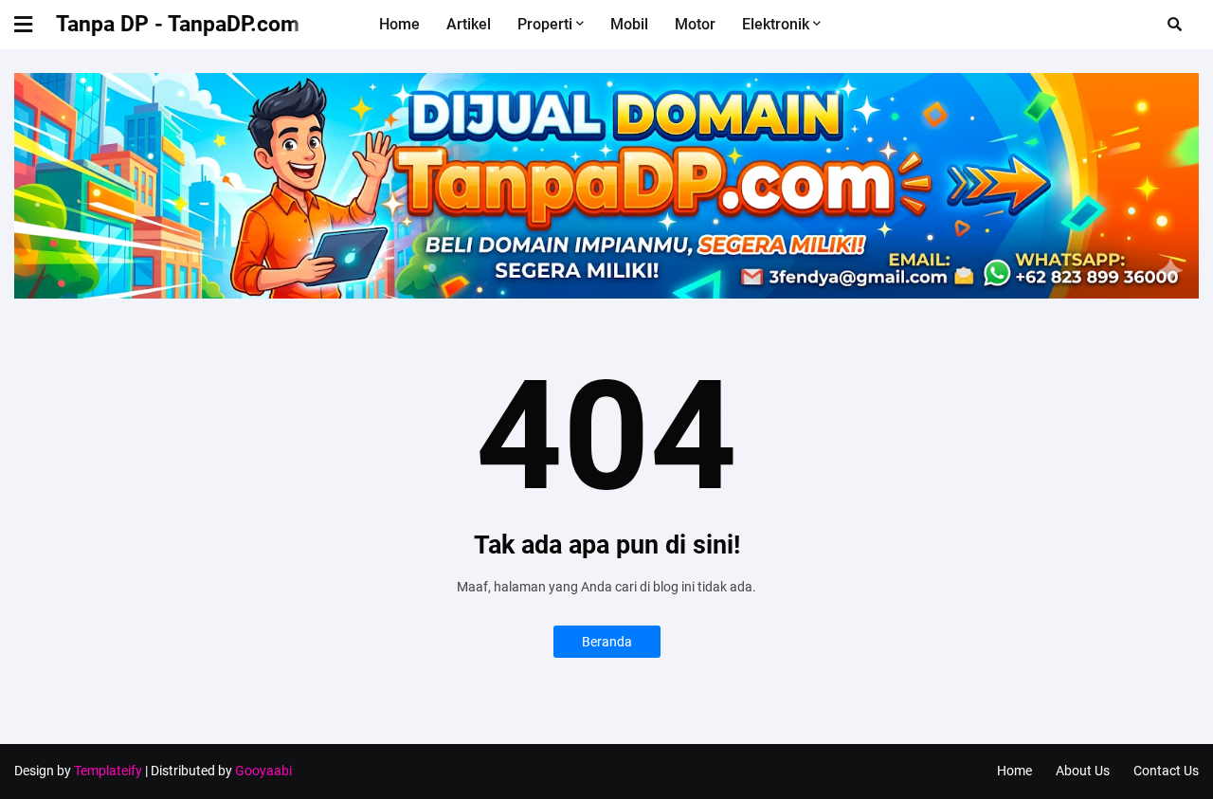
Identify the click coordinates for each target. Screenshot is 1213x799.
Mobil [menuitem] (629, 24)
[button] (1174, 24)
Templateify (108, 770)
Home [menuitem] (399, 24)
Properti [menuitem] (544, 24)
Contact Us (1166, 770)
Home (1014, 770)
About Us (1083, 770)
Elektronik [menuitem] (775, 24)
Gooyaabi (263, 770)
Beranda (607, 641)
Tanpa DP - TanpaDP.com (177, 24)
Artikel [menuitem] (468, 24)
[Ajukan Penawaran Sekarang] (606, 293)
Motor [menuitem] (695, 24)
